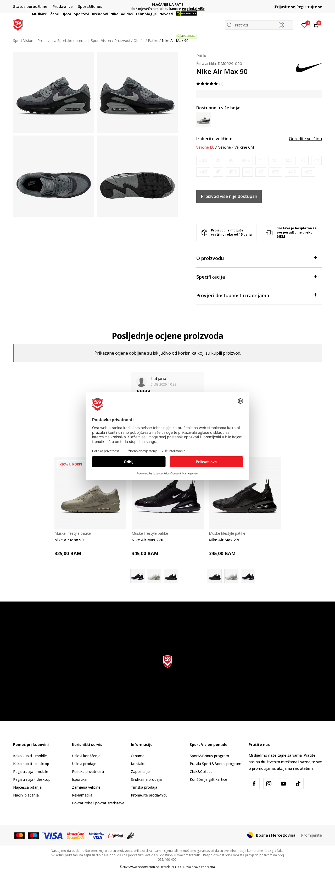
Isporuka (79, 779)
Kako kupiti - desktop (31, 763)
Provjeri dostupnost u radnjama (232, 295)
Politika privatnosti (88, 771)
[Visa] (52, 835)
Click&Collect (201, 771)
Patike (202, 55)
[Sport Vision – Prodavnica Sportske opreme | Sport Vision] (18, 24)
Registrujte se (309, 6)
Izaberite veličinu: (214, 138)
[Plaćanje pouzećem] (131, 835)
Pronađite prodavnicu (149, 795)
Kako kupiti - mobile (30, 755)
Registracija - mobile (30, 771)
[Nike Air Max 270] (168, 493)
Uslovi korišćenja (86, 755)
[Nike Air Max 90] (90, 493)
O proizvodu (210, 258)
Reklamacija (82, 795)
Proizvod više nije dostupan (229, 196)
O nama (137, 755)
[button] (48, 13)
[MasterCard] (19, 835)
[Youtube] (283, 783)
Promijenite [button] (311, 835)
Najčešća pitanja (27, 787)
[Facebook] (254, 783)
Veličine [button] (224, 147)
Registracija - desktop (32, 779)
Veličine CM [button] (244, 147)
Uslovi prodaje (84, 763)
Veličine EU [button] (205, 147)
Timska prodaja (144, 787)
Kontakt (138, 763)
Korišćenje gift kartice (208, 779)
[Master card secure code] (76, 835)
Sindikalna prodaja (146, 779)
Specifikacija (210, 277)
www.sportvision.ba (145, 867)
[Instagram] (269, 783)
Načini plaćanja (26, 795)
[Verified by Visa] (96, 835)
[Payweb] (115, 835)
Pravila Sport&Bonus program (215, 763)
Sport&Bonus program (209, 755)
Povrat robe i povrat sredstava (98, 802)
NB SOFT (177, 867)
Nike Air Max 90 (69, 539)
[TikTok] (298, 783)
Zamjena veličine (86, 787)
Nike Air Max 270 (147, 539)
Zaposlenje (140, 771)
